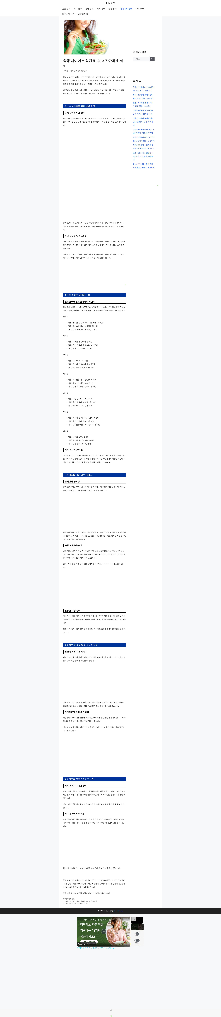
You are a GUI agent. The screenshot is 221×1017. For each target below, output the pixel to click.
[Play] (137, 934)
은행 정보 (89, 9)
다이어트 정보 (126, 9)
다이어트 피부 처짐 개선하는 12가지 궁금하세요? (100, 920)
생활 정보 (112, 9)
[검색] (152, 59)
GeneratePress (118, 911)
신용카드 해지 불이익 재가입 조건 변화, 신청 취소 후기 (143, 121)
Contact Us (83, 14)
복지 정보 (101, 9)
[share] (127, 918)
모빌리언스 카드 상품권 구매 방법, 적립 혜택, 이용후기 (143, 156)
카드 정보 (78, 9)
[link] (80, 919)
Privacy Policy (68, 14)
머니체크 (110, 3)
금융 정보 (66, 9)
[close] (111, 1010)
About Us (139, 9)
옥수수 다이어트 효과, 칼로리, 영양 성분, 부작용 (81, 901)
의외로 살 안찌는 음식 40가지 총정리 (77, 903)
